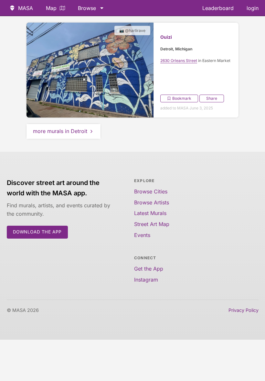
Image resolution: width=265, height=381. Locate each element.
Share (211, 98)
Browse (87, 8)
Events (142, 235)
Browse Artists (151, 202)
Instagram (146, 279)
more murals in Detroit (60, 131)
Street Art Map (151, 224)
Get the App (148, 268)
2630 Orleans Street (178, 60)
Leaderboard (218, 8)
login (253, 8)
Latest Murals (150, 213)
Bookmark (181, 98)
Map (51, 8)
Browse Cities (150, 191)
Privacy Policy (243, 310)
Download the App (37, 231)
